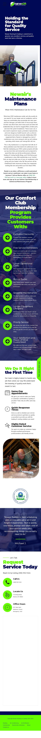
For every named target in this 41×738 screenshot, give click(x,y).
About (28, 725)
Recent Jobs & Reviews (18, 725)
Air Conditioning (14, 723)
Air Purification (25, 723)
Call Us (16, 579)
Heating (5, 723)
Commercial (6, 725)
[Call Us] (7, 582)
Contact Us (6, 727)
